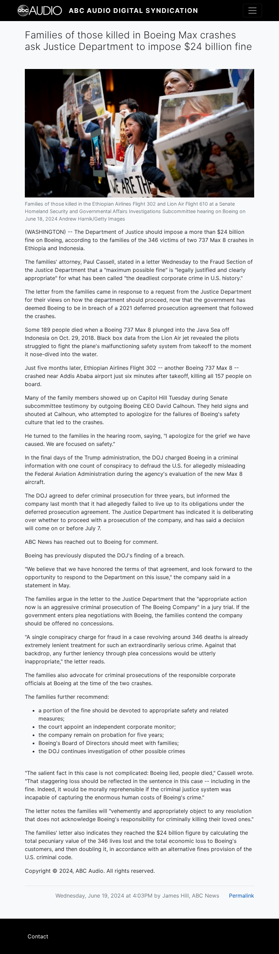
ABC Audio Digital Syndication (133, 10)
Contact (38, 936)
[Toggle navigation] (252, 10)
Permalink (241, 895)
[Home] (43, 10)
